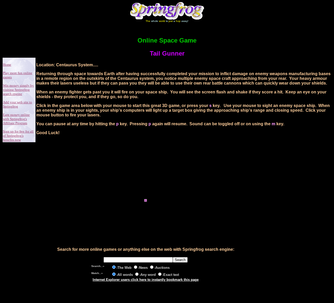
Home (7, 65)
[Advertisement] (146, 174)
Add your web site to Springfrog (17, 104)
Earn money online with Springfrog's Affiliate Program (16, 119)
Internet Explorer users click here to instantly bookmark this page (146, 280)
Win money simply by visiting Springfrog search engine (18, 90)
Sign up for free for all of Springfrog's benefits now (18, 135)
